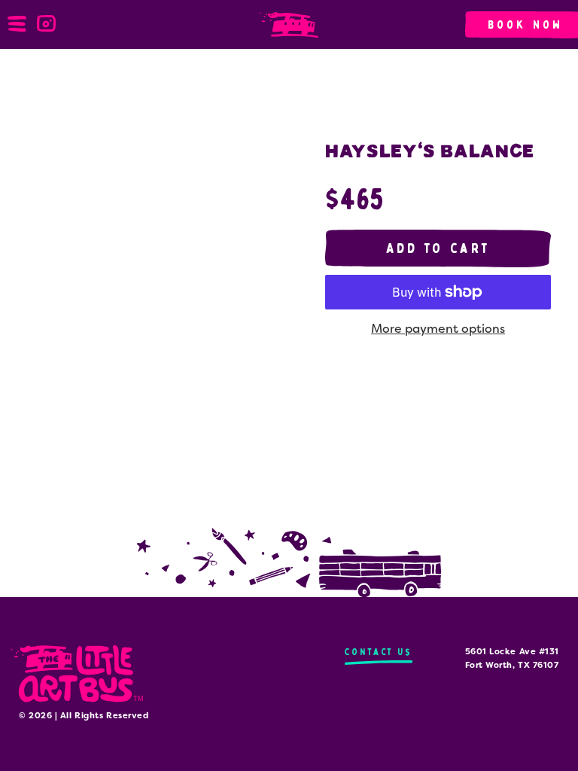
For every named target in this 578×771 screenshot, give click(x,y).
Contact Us (378, 651)
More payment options (438, 329)
